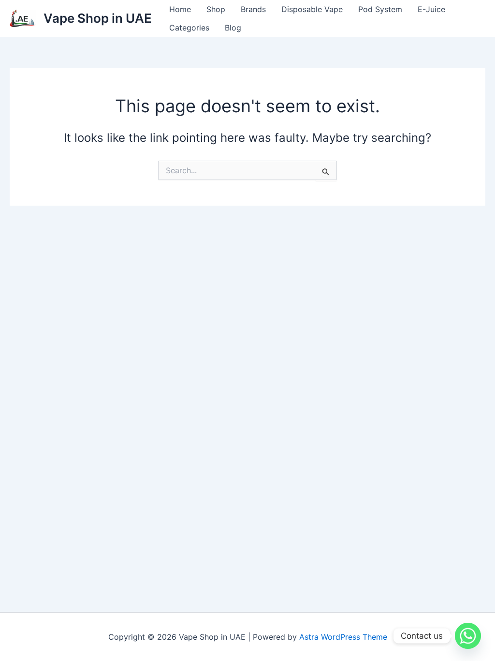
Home (180, 9)
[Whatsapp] (468, 636)
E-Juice (431, 9)
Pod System (380, 9)
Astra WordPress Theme (343, 637)
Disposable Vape (312, 9)
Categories (189, 27)
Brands (253, 9)
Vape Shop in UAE (98, 18)
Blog (233, 27)
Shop (215, 9)
